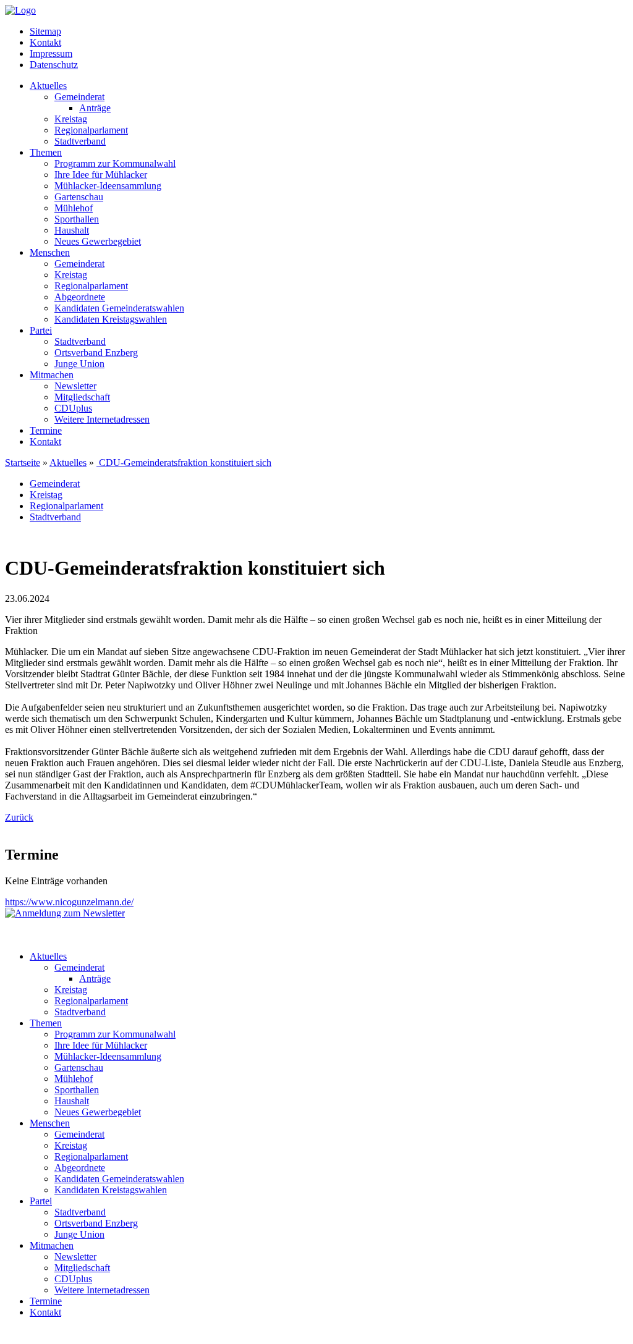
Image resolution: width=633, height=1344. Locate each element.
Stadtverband (80, 141)
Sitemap (45, 31)
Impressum (51, 53)
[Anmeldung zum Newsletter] (65, 913)
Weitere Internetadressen (102, 419)
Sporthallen (76, 219)
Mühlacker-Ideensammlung (107, 185)
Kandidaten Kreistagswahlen (110, 319)
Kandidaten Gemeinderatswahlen (119, 308)
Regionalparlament (91, 130)
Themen (46, 152)
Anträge (95, 108)
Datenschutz (54, 64)
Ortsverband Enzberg (96, 352)
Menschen (50, 252)
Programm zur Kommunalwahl (115, 163)
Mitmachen (52, 375)
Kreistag (70, 119)
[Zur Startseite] (20, 10)
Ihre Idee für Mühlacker (100, 174)
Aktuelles (48, 85)
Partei (41, 330)
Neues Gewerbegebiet (97, 241)
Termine (46, 430)
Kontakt (45, 42)
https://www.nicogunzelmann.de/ (69, 902)
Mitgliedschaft (82, 397)
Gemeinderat (79, 96)
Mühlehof (73, 208)
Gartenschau (78, 197)
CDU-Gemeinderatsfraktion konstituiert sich (183, 462)
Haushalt (71, 230)
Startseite (22, 462)
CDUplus (73, 408)
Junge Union (79, 363)
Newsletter (75, 386)
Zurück (19, 817)
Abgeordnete (79, 297)
